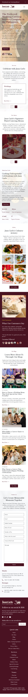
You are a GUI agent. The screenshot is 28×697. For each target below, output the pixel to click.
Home (14, 632)
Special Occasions (14, 664)
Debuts (14, 659)
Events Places (14, 684)
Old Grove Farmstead (14, 679)
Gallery (14, 644)
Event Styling (14, 668)
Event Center (14, 677)
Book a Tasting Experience (14, 641)
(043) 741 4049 (8, 580)
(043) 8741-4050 (8, 590)
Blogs (14, 637)
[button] (3, 343)
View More (14, 485)
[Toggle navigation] (24, 7)
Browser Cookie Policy (14, 648)
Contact (14, 639)
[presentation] (12, 106)
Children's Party (14, 662)
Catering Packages (14, 666)
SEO (19, 688)
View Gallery (14, 287)
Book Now (5, 48)
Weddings (14, 655)
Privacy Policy (14, 646)
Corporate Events (14, 657)
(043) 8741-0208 (17, 590)
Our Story (14, 634)
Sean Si (23, 689)
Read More (7, 101)
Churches (14, 675)
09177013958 (16, 580)
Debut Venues (14, 682)
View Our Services (16, 48)
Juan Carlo (14, 688)
